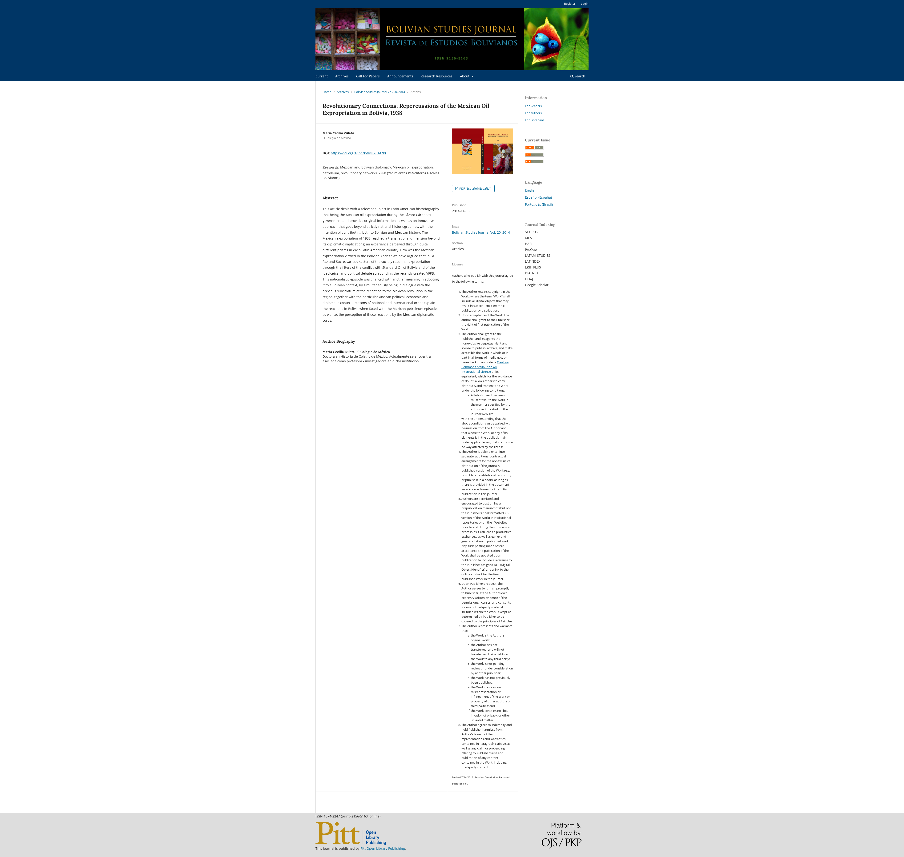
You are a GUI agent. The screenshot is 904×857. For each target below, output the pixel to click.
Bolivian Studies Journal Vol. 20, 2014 (379, 92)
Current (321, 76)
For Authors (533, 113)
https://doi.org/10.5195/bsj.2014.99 (358, 153)
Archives (342, 76)
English (531, 190)
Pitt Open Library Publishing (382, 848)
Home (327, 92)
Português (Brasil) (539, 204)
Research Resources (436, 76)
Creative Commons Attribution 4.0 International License (484, 367)
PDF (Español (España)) (475, 188)
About (465, 76)
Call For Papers (368, 76)
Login (585, 3)
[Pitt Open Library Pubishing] (350, 843)
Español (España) (538, 197)
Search (579, 76)
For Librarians (534, 120)
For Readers (533, 106)
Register (569, 3)
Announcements (400, 76)
